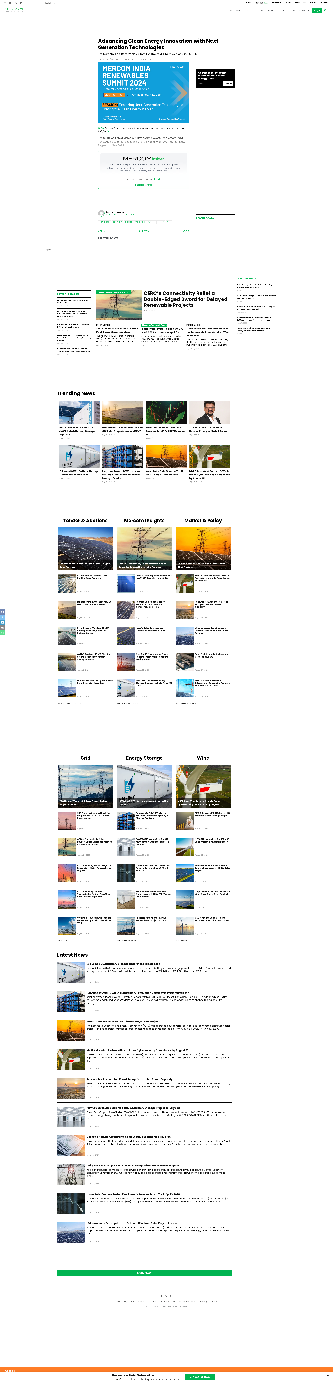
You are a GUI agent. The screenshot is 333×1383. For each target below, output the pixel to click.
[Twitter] (16, 3)
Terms (214, 1301)
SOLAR (228, 10)
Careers (165, 1301)
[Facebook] (5, 3)
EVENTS (288, 3)
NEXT (185, 231)
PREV (102, 231)
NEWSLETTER (300, 3)
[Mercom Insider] (261, 2)
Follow (101, 128)
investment (117, 222)
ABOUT (313, 3)
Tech (169, 222)
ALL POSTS (144, 231)
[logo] (13, 10)
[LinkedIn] (21, 3)
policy (161, 222)
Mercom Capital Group (184, 1301)
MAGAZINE (304, 10)
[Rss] (10, 3)
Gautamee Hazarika (120, 59)
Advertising (121, 1301)
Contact (153, 1301)
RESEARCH (276, 3)
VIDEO (292, 10)
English (48, 3)
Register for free (143, 184)
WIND (271, 10)
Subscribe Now (199, 1377)
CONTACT (324, 3)
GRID (239, 10)
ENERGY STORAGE (254, 10)
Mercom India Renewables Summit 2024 (140, 222)
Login (317, 10)
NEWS (248, 3)
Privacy (203, 1301)
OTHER (281, 10)
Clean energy (105, 222)
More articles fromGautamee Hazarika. (121, 214)
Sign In (157, 179)
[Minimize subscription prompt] (328, 1375)
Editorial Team (138, 1301)
